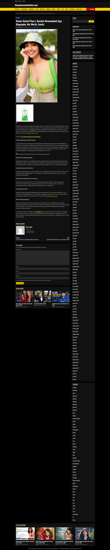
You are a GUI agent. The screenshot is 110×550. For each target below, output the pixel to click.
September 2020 (76, 266)
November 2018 (76, 328)
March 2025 (75, 114)
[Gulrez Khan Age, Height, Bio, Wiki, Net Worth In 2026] (24, 296)
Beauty (74, 393)
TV (73, 517)
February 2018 (75, 354)
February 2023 (75, 185)
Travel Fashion (75, 514)
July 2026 (74, 69)
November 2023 (76, 159)
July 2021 (74, 238)
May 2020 (74, 278)
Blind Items (42, 9)
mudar (54, 306)
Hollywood (75, 458)
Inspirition (75, 466)
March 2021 (75, 249)
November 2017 (75, 362)
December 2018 (76, 326)
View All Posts (30, 232)
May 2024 (74, 142)
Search (74, 18)
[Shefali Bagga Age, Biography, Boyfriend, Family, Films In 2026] (45, 533)
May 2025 (74, 108)
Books (74, 413)
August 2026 (75, 66)
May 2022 (74, 210)
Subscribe (92, 9)
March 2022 (75, 216)
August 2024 (75, 134)
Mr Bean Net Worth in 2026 (40, 303)
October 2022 (75, 196)
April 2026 (75, 77)
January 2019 (75, 323)
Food (74, 441)
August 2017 (75, 371)
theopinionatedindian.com (26, 5)
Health (74, 452)
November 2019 (76, 294)
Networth (48, 9)
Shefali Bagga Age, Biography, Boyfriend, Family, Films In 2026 (44, 542)
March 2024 (75, 148)
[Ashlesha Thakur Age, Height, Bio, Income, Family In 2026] (84, 533)
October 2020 (75, 263)
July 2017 (74, 373)
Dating (74, 424)
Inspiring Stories (76, 463)
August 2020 (75, 269)
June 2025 (75, 106)
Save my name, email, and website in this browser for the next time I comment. (34, 280)
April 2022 (75, 213)
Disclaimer (72, 9)
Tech (63, 9)
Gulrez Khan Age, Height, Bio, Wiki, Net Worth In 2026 (24, 304)
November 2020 (76, 261)
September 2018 (76, 334)
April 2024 (75, 145)
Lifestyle (74, 469)
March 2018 (75, 351)
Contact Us (17, 9)
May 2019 (74, 311)
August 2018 (75, 337)
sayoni (36, 305)
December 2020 (76, 258)
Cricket (58, 9)
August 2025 (75, 100)
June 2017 (74, 376)
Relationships (75, 486)
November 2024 (76, 125)
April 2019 (75, 314)
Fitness (74, 438)
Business (74, 415)
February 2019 (75, 320)
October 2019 (75, 297)
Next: (58, 238)
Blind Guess (75, 404)
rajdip (18, 306)
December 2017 (75, 359)
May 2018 (74, 345)
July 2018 (74, 340)
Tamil (74, 500)
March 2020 (75, 283)
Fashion (74, 432)
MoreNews (73, 548)
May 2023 (74, 176)
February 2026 (75, 83)
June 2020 (75, 275)
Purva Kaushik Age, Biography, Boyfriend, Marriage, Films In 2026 (64, 542)
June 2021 (74, 241)
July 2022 (74, 204)
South (74, 492)
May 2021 (74, 244)
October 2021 (75, 230)
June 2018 (74, 342)
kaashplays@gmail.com (51, 196)
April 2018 (75, 348)
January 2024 (75, 154)
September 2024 (76, 131)
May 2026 (74, 75)
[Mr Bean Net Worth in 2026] (42, 296)
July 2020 (74, 272)
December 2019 (76, 292)
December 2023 (76, 156)
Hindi (74, 455)
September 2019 (76, 300)
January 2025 (75, 120)
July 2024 (74, 137)
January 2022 (75, 221)
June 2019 (75, 309)
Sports (74, 494)
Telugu (74, 506)
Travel (66, 9)
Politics (74, 483)
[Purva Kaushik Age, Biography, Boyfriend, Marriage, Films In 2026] (65, 533)
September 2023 (76, 165)
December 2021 (76, 224)
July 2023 (74, 170)
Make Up (74, 472)
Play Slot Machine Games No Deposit (30, 136)
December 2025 (76, 89)
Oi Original (75, 477)
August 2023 (75, 168)
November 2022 (76, 193)
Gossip (74, 449)
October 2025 (75, 94)
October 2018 (75, 331)
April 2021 (75, 247)
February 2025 (75, 117)
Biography (74, 398)
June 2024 (75, 139)
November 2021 (76, 227)
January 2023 (75, 187)
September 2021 (76, 232)
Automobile (75, 390)
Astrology (74, 387)
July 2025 (74, 103)
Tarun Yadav (19, 27)
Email (17, 271)
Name (17, 266)
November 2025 (76, 92)
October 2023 (75, 162)
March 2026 (75, 80)
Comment (18, 249)
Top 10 (37, 9)
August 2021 (75, 235)
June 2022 (75, 207)
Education (74, 427)
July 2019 (74, 306)
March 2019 (75, 317)
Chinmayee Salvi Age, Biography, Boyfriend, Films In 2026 (25, 542)
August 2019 (75, 303)
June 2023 (75, 173)
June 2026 (75, 72)
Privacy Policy (79, 9)
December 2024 (76, 123)
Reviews (74, 489)
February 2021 (75, 252)
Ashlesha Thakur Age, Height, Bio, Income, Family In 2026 (84, 542)
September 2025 (76, 97)
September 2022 (76, 199)
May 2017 (74, 379)
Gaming (74, 444)
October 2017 (75, 365)
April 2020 (75, 280)
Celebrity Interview (76, 418)
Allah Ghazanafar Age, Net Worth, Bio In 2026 (60, 304)
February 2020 (75, 286)
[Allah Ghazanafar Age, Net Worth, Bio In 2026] (60, 296)
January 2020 (75, 289)
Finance (53, 9)
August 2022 (75, 201)
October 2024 (75, 128)
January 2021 (75, 255)
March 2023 (75, 182)
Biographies (31, 9)
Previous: (27, 238)
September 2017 (76, 368)
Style (74, 497)
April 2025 (75, 111)
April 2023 (75, 179)
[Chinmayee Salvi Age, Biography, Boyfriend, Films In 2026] (25, 533)
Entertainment (24, 9)
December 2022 (76, 190)
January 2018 (75, 357)
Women (74, 520)
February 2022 (75, 218)
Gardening (75, 446)
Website (18, 275)
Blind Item (75, 407)
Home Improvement (76, 461)
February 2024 (75, 151)
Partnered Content (76, 480)
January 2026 (75, 86)
